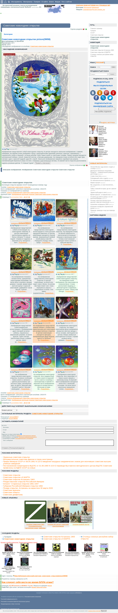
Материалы (27, 2)
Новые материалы (98, 163)
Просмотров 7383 (23, 323)
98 (29, 197)
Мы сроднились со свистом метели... (102, 185)
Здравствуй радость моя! (101, 192)
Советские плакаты (11, 492)
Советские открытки (11, 475)
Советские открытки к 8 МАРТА (100, 52)
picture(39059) (13, 418)
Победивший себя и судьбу (101, 178)
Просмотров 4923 (23, 371)
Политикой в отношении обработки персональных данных (15, 601)
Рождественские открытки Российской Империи (23, 482)
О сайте (45, 2)
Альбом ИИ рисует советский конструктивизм (58, 525)
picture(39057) (14, 417)
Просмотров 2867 (13, 149)
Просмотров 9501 (69, 225)
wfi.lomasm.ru (78, 592)
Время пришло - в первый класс (103, 194)
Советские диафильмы (13, 495)
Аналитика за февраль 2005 (102, 204)
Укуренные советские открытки (16, 457)
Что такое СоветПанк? (24, 570)
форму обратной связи (39, 587)
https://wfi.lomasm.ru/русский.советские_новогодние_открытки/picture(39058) (40, 576)
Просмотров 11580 (46, 225)
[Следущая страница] (87, 295)
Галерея (37, 2)
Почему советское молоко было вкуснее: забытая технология (102, 201)
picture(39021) (21, 223)
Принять (103, 611)
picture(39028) (44, 321)
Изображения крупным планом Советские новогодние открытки (35, 194)
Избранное (95, 7)
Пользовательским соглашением (33, 596)
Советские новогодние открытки (99, 47)
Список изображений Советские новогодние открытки (26, 192)
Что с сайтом (67, 2)
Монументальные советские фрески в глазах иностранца (27, 459)
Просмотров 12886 (69, 274)
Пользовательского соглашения (24, 438)
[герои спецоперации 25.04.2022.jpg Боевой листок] (81, 522)
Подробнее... (23, 242)
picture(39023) (67, 223)
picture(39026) (67, 272)
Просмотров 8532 (69, 371)
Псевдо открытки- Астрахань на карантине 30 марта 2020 (28, 488)
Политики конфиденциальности (28, 437)
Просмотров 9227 (46, 274)
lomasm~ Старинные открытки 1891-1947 (21, 484)
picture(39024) (21, 272)
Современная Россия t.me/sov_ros (94, 9)
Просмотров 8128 (23, 225)
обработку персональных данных (26, 435)
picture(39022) (44, 223)
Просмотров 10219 (23, 274)
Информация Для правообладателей (10, 608)
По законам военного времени (102, 180)
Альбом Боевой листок (81, 524)
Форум (57, 2)
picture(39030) (21, 369)
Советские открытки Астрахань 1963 (102, 50)
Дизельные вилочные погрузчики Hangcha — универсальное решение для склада (102, 172)
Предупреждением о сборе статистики (10, 604)
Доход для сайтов (99, 159)
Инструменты (16, 2)
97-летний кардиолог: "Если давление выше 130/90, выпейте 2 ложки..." (103, 153)
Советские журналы (11, 490)
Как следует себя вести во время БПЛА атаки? (28, 582)
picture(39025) (44, 272)
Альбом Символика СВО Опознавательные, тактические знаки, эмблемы (35, 526)
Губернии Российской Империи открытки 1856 (23, 486)
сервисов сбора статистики (94, 610)
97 (27, 197)
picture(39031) (44, 369)
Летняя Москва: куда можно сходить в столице (102, 167)
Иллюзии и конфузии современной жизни (101, 207)
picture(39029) (67, 321)
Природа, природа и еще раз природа (102, 211)
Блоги (51, 2)
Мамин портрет (97, 182)
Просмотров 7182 (69, 323)
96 (25, 197)
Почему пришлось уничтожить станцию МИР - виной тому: (9, 568)
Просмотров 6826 (46, 371)
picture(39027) (21, 321)
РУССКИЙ (100, 62)
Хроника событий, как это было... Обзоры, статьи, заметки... (8, 554)
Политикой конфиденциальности (9, 599)
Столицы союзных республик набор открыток (101, 55)
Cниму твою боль (98, 176)
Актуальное (87, 7)
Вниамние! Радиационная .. (40, 555)
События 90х (8, 557)
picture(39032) (67, 369)
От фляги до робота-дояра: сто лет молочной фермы (101, 197)
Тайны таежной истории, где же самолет (103, 189)
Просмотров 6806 (46, 323)
